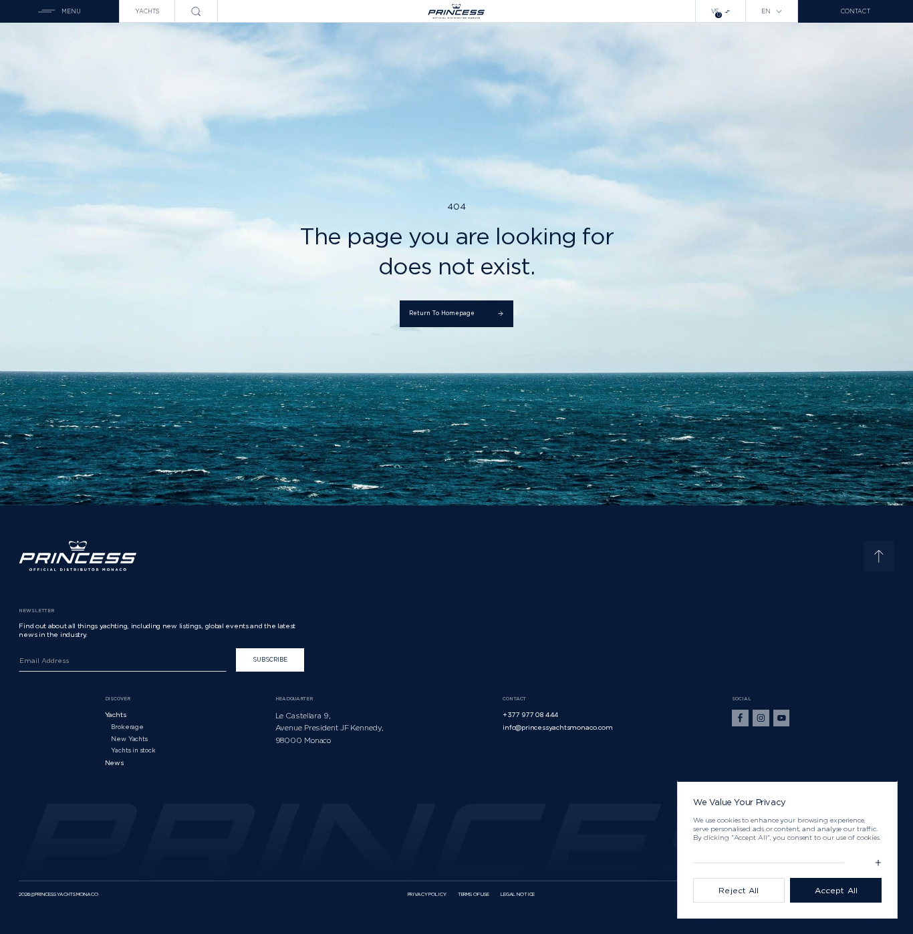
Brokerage (127, 726)
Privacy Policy (427, 894)
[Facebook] (740, 718)
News (114, 762)
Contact (855, 11)
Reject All (739, 890)
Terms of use (473, 894)
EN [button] (766, 11)
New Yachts (129, 738)
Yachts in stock (133, 750)
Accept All (836, 890)
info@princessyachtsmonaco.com (557, 727)
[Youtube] (781, 718)
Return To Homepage (442, 313)
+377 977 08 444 (531, 714)
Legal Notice (518, 894)
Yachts (147, 11)
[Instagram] (761, 718)
